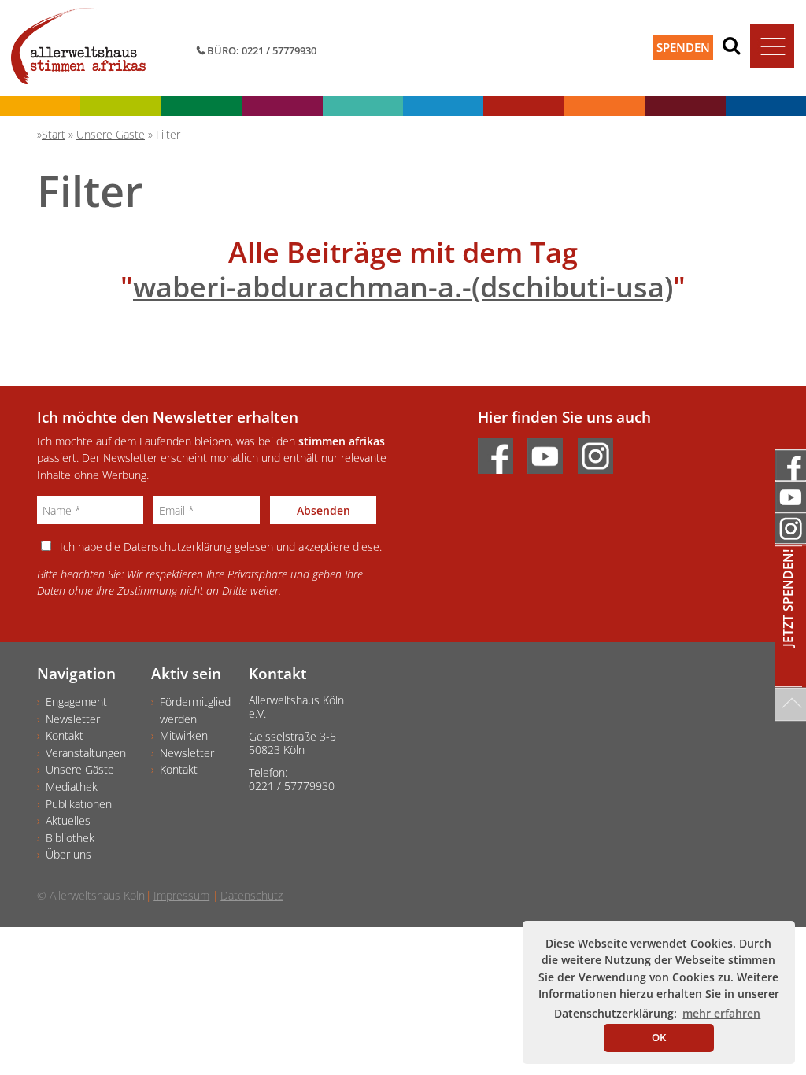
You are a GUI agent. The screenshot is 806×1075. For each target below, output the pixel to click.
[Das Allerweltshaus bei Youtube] (550, 451)
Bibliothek (70, 837)
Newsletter (73, 718)
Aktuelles (68, 820)
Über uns (68, 854)
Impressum (181, 895)
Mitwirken (184, 735)
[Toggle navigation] (772, 46)
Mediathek (72, 786)
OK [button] (659, 1037)
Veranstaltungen (86, 752)
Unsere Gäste (80, 769)
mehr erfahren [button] (721, 1013)
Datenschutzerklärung (177, 546)
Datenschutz (251, 895)
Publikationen (79, 803)
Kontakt (64, 735)
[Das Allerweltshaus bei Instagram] (601, 451)
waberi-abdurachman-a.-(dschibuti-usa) (403, 287)
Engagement (76, 701)
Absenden (323, 510)
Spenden (683, 47)
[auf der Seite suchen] (731, 45)
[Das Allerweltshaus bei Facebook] (501, 451)
